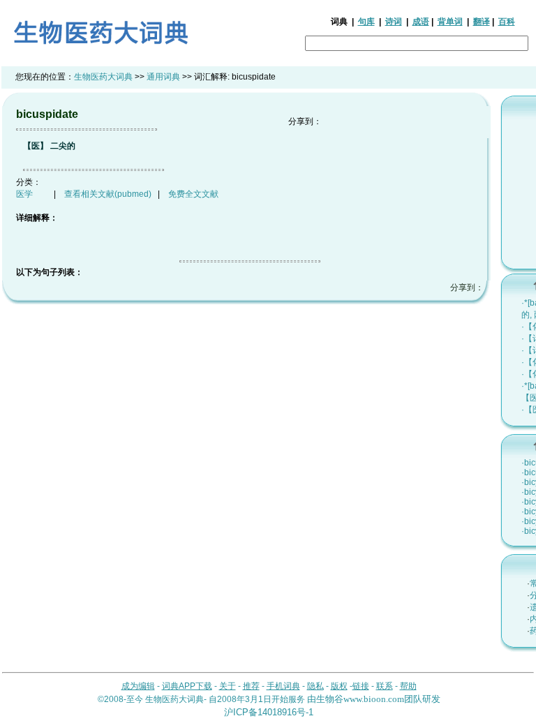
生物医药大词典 (103, 77)
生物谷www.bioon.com (360, 699)
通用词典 (163, 77)
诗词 (393, 22)
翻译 (481, 22)
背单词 (450, 22)
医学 (24, 194)
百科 (506, 22)
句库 (366, 22)
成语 (420, 22)
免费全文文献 (193, 194)
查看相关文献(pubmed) (107, 194)
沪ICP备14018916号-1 (268, 712)
